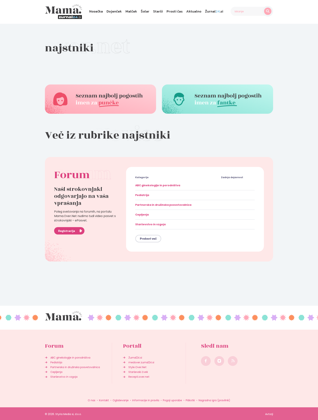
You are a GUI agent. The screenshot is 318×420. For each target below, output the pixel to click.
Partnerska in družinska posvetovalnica (163, 205)
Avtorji (269, 414)
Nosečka (96, 11)
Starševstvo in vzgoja (150, 224)
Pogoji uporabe (172, 400)
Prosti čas (175, 11)
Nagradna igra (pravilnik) (214, 400)
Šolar (145, 11)
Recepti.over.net (138, 377)
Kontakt (104, 400)
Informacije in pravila (145, 400)
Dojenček (114, 11)
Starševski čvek (138, 372)
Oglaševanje (121, 400)
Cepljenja (142, 214)
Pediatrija (142, 195)
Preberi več (148, 238)
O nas (91, 400)
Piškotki (190, 400)
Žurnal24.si (135, 357)
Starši (158, 11)
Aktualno (193, 11)
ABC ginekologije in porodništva (157, 185)
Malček (131, 11)
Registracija (66, 231)
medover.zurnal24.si (141, 362)
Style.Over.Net (137, 367)
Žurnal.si (214, 11)
